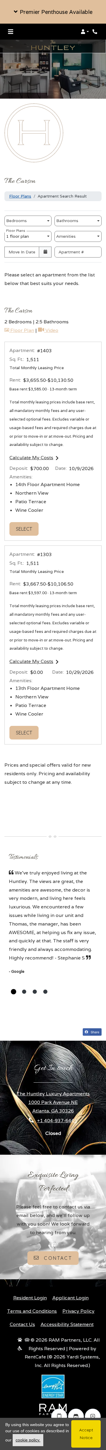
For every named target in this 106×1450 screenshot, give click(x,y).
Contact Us (22, 1324)
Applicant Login (70, 1297)
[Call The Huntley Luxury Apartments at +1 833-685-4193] (95, 31)
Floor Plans (20, 196)
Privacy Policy (78, 1311)
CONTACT (57, 1258)
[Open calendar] (45, 252)
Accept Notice (86, 1433)
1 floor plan (18, 235)
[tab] (13, 992)
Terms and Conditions (32, 1311)
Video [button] (51, 330)
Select (27, 529)
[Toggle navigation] (10, 31)
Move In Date (22, 252)
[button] (53, 12)
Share (94, 1031)
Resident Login (30, 1297)
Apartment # (71, 252)
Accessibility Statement (67, 1324)
